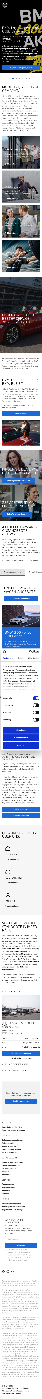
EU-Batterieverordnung (11, 1393)
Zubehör (5, 1171)
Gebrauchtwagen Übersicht (12, 1140)
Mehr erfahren (21, 414)
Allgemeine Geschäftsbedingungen (15, 1391)
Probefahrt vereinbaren (21, 598)
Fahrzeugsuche (8, 1143)
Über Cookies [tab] (33, 658)
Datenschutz (16, 1388)
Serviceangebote (9, 1168)
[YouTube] (12, 1271)
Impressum (6, 1388)
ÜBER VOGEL (12, 854)
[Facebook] (3, 1271)
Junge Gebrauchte (9, 1146)
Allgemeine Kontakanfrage (12, 1210)
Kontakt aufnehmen (21, 815)
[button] (37, 5)
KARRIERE (10, 901)
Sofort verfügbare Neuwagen (13, 1130)
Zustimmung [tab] (8, 658)
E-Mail (4, 1047)
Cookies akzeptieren (21, 1101)
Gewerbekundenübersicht (12, 1127)
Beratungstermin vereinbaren (13, 1206)
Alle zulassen (21, 730)
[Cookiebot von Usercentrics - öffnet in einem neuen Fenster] (29, 651)
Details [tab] (20, 658)
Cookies (26, 1388)
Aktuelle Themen (8, 1187)
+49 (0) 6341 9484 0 (32, 1038)
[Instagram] (8, 1271)
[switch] (36, 705)
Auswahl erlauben (21, 738)
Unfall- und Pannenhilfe (11, 1165)
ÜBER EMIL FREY (13, 877)
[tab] (12, 572)
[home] (5, 5)
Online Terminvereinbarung (12, 1162)
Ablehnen (21, 745)
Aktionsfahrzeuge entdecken (21, 68)
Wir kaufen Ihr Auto (9, 1152)
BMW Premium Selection (11, 1149)
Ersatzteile (6, 1175)
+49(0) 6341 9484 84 (31, 1042)
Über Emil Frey (8, 1184)
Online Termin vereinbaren (21, 1053)
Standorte (6, 1190)
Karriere (5, 1194)
